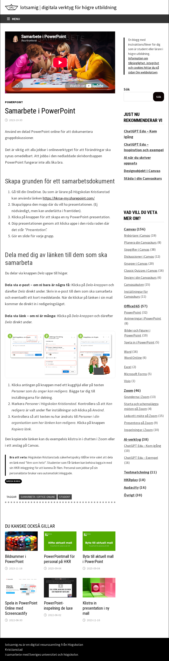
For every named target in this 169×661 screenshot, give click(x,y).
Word (127, 351)
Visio (127, 381)
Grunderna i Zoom (136, 397)
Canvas (130, 229)
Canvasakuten (134, 284)
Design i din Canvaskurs (140, 277)
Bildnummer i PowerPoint (15, 559)
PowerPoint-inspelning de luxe (58, 606)
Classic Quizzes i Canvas (140, 270)
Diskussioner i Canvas (139, 256)
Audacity (131, 487)
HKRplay (131, 479)
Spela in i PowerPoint (139, 342)
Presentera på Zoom (138, 423)
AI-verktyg (132, 439)
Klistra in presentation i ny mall (96, 608)
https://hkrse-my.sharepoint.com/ (69, 198)
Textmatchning (136, 472)
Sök (127, 89)
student (64, 497)
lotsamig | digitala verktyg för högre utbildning (68, 7)
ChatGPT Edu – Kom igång (142, 446)
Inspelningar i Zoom (138, 430)
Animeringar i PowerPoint (142, 318)
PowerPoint (14, 102)
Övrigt (129, 495)
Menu (15, 19)
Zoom (128, 390)
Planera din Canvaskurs (140, 242)
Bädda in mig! (13, 481)
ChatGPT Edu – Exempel (141, 458)
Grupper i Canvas (136, 263)
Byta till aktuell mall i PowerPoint (98, 559)
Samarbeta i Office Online (38, 497)
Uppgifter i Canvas (136, 249)
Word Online (133, 357)
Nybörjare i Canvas (137, 235)
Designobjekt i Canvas (142, 170)
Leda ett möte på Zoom (140, 416)
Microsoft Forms (135, 374)
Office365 (132, 306)
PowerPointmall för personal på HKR (59, 559)
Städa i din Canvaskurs (143, 178)
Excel (127, 367)
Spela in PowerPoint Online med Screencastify (21, 608)
